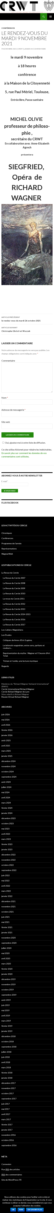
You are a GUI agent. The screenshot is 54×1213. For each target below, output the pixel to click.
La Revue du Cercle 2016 (14, 619)
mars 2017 (6, 1119)
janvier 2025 (6, 756)
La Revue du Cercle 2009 (14, 588)
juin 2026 (5, 714)
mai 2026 (5, 719)
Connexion (6, 1164)
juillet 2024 (6, 787)
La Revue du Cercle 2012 (14, 604)
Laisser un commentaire (35, 49)
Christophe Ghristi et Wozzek (15, 329)
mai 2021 (5, 922)
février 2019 (6, 1026)
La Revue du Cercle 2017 (14, 624)
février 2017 (6, 1124)
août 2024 (6, 782)
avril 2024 (5, 797)
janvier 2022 (6, 896)
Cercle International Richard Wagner (17, 689)
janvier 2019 (6, 1031)
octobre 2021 (7, 911)
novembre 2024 (8, 766)
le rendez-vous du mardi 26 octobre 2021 (20, 319)
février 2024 (6, 808)
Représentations (9, 548)
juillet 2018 (6, 1052)
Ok (13, 1210)
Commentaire (8, 360)
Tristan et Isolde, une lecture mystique (20, 661)
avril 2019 (5, 1015)
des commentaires (11, 1174)
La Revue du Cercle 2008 (14, 583)
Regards (5, 666)
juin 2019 (5, 1005)
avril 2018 (5, 1062)
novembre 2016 (8, 1135)
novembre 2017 (8, 1088)
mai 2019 (5, 1010)
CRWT (20, 49)
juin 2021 (5, 917)
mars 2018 (6, 1067)
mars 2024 (6, 802)
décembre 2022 (8, 854)
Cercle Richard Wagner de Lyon (15, 691)
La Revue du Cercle (10, 572)
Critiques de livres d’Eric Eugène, (17, 640)
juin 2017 (5, 1104)
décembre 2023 (8, 818)
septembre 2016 (8, 1145)
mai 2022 (5, 880)
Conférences (8, 28)
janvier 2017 (6, 1129)
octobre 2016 (7, 1140)
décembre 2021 (8, 901)
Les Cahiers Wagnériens (12, 630)
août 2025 (6, 740)
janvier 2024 (6, 813)
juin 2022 (5, 875)
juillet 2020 (6, 948)
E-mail (4, 481)
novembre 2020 (8, 937)
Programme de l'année (11, 543)
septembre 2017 (8, 1098)
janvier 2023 (6, 849)
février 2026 (6, 730)
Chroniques (6, 533)
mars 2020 (6, 963)
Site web (5, 421)
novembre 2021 (8, 906)
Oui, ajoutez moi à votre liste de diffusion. (25, 442)
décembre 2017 (8, 1083)
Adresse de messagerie (13, 409)
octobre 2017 (7, 1093)
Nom (4, 397)
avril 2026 (5, 725)
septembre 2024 (8, 777)
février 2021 (6, 927)
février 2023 (6, 844)
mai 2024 (5, 792)
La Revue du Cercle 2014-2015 (17, 614)
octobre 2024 (7, 771)
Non (21, 1210)
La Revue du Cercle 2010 (14, 593)
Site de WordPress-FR (11, 1180)
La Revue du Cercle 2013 (14, 609)
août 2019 (6, 1000)
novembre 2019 (8, 984)
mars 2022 (6, 891)
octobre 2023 (7, 823)
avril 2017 (5, 1114)
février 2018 (6, 1072)
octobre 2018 (7, 1041)
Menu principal (50, 16)
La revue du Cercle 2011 (14, 598)
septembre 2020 (8, 943)
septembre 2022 (8, 870)
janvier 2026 (6, 735)
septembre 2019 (8, 995)
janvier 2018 (6, 1078)
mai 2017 (5, 1109)
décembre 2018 (8, 1036)
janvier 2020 (6, 974)
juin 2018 (5, 1057)
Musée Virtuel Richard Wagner (15, 697)
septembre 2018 (8, 1046)
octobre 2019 (7, 989)
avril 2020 (5, 958)
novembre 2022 (8, 860)
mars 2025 (6, 751)
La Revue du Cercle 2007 (14, 578)
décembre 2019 (8, 979)
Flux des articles (10, 1169)
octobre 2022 (7, 865)
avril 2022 (5, 886)
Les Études (6, 635)
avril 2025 (5, 745)
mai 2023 (5, 828)
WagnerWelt (7, 554)
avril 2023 (5, 834)
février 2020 (6, 969)
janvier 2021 (6, 932)
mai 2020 (5, 953)
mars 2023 (6, 839)
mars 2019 (6, 1020)
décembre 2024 (8, 761)
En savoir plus (35, 1210)
